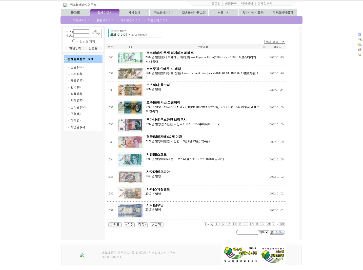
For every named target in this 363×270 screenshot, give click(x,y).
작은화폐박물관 (282, 12)
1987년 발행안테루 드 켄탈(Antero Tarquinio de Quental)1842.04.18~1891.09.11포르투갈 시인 (202, 73)
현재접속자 (265, 3)
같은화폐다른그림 (194, 12)
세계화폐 (135, 12)
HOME (75, 12)
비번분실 (247, 3)
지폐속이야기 (82, 20)
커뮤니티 (223, 12)
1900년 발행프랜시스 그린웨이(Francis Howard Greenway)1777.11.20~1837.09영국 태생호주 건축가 (202, 107)
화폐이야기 (105, 12)
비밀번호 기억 (86, 41)
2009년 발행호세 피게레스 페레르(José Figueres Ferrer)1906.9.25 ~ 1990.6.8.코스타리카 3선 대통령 (201, 57)
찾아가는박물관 (253, 12)
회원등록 (231, 3)
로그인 (216, 3)
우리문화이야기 (131, 20)
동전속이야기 (106, 20)
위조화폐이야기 (164, 12)
